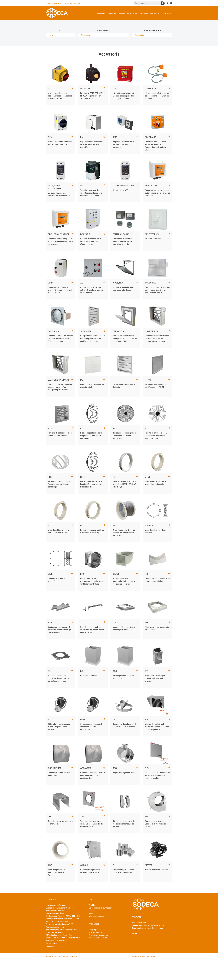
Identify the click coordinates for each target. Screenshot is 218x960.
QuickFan (92, 905)
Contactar (166, 13)
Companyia (93, 930)
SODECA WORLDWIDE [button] (54, 3)
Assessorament (124, 13)
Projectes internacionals (98, 935)
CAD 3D (92, 911)
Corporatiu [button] (154, 13)
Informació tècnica (96, 916)
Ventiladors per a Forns (55, 927)
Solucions (101, 13)
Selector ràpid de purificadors (100, 908)
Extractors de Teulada (54, 932)
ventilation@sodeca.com (153, 928)
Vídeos (91, 913)
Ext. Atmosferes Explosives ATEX (59, 924)
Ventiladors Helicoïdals (55, 911)
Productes (111, 13)
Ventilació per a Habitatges (56, 940)
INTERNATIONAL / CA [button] (72, 3)
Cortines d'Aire (51, 943)
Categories (103, 30)
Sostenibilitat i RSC (96, 932)
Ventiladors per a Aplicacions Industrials (61, 930)
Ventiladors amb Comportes (57, 905)
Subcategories (152, 30)
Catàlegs (144, 13)
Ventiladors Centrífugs (55, 913)
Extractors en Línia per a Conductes (60, 908)
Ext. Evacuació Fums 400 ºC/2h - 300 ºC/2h (63, 916)
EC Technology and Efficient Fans (59, 935)
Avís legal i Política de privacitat (143, 957)
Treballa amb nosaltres (98, 938)
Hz (60, 30)
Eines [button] (135, 13)
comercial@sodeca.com (154, 925)
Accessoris (50, 946)
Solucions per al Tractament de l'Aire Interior (63, 938)
